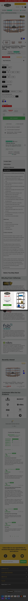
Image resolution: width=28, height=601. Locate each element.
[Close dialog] (26, 292)
